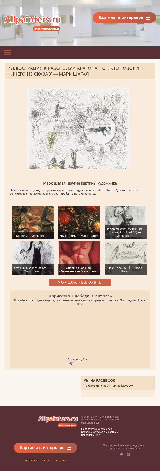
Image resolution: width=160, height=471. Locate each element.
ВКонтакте (121, 454)
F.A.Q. (47, 460)
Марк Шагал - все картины (80, 282)
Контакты (61, 460)
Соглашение (31, 460)
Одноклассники (128, 454)
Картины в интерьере (121, 17)
